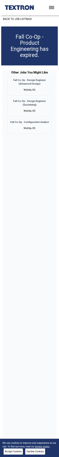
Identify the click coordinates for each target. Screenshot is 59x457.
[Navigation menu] (51, 7)
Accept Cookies (13, 451)
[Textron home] (19, 7)
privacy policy (42, 446)
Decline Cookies (35, 451)
